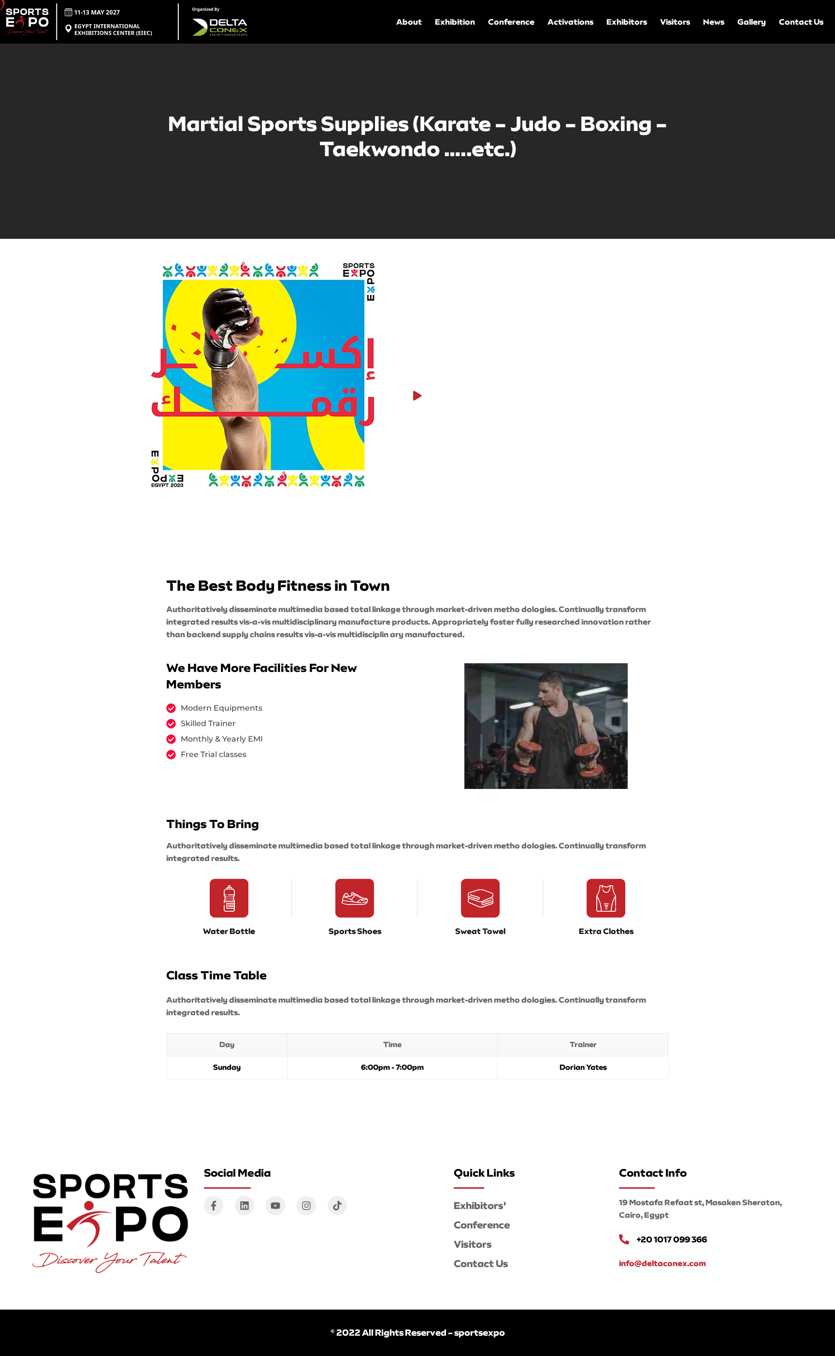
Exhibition (455, 22)
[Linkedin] (244, 1205)
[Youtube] (275, 1205)
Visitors (675, 22)
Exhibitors (626, 22)
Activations (570, 22)
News (713, 22)
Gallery (751, 22)
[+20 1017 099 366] (624, 1239)
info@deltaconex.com (662, 1263)
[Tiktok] (337, 1205)
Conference (511, 22)
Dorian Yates (583, 1067)
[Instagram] (306, 1205)
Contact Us (801, 22)
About (409, 22)
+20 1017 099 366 (671, 1239)
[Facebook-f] (213, 1205)
